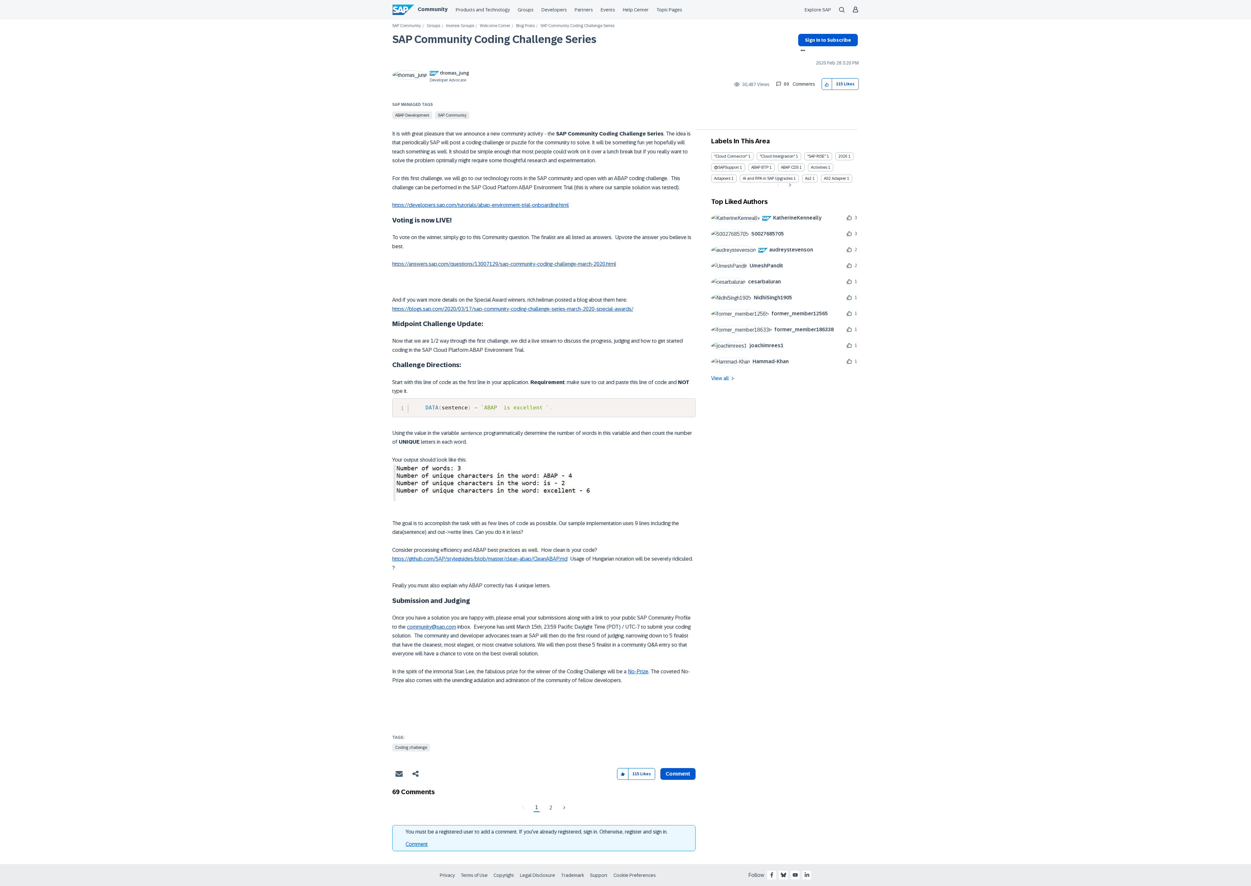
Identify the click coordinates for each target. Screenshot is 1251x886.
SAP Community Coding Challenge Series (494, 39)
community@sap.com (431, 627)
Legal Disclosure (537, 875)
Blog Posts (525, 26)
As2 (808, 178)
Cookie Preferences (634, 875)
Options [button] (801, 51)
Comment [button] (678, 774)
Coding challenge (411, 747)
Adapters (722, 178)
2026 (842, 156)
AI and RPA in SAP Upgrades (768, 178)
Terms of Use (474, 875)
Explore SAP (818, 9)
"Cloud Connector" (730, 156)
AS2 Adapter (835, 178)
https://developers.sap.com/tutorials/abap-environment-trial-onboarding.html (480, 205)
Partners (584, 9)
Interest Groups (460, 26)
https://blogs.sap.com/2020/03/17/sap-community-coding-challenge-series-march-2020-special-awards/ (512, 309)
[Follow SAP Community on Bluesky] (783, 875)
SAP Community (406, 26)
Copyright (504, 875)
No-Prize (638, 671)
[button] (827, 84)
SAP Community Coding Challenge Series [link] (577, 26)
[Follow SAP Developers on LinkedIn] (807, 875)
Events (608, 9)
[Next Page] (563, 807)
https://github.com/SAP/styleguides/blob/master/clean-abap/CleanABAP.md (480, 559)
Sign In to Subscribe (828, 40)
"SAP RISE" (816, 156)
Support (599, 875)
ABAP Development (412, 115)
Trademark (572, 875)
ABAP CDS (789, 167)
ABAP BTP (760, 167)
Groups (526, 9)
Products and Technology (483, 9)
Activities (819, 167)
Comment (417, 844)
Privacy (447, 875)
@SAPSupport (726, 167)
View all (720, 378)
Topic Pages (669, 9)
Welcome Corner (495, 26)
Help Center (636, 9)
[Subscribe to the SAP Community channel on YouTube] (795, 875)
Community (433, 9)
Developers (554, 9)
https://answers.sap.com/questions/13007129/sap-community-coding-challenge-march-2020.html (504, 264)
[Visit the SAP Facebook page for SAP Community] (771, 875)
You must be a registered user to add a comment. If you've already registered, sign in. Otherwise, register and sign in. (537, 832)
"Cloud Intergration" (777, 156)
